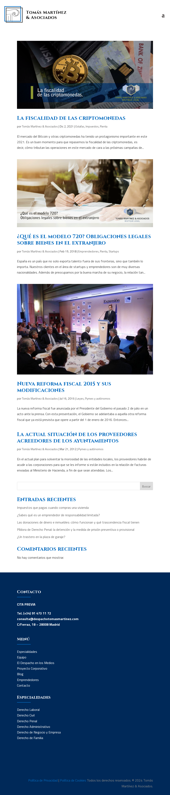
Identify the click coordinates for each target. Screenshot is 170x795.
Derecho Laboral (28, 709)
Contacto (23, 685)
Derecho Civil (26, 715)
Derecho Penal (27, 721)
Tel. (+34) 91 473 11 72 (34, 613)
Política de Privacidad (43, 780)
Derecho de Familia (30, 737)
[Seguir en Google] (45, 764)
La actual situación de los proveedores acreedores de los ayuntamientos (77, 438)
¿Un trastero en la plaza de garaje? (41, 536)
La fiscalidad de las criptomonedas (71, 118)
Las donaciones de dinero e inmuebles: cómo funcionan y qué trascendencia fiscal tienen (78, 522)
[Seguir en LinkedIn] (20, 764)
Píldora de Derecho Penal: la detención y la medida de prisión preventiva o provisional (75, 529)
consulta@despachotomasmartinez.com (48, 618)
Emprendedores (88, 251)
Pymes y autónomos (97, 398)
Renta (103, 126)
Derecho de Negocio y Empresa (39, 732)
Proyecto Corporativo (32, 668)
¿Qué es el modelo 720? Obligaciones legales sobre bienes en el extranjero (84, 240)
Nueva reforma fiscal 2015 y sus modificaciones (64, 387)
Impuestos (92, 126)
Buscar (146, 486)
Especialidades (27, 651)
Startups (114, 251)
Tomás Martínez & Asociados (40, 126)
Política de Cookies (73, 780)
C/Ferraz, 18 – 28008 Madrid (38, 624)
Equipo (21, 657)
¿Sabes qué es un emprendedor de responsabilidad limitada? (58, 515)
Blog (20, 673)
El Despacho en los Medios (35, 662)
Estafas (79, 126)
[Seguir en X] (37, 764)
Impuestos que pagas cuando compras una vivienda (53, 507)
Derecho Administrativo (33, 726)
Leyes (80, 398)
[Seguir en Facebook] (28, 764)
